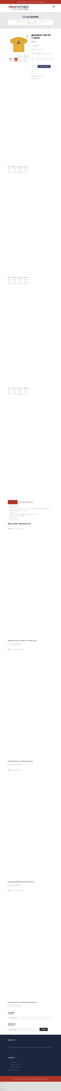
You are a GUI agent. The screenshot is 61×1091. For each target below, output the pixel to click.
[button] (27, 36)
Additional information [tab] (26, 502)
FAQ (1, 1084)
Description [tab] (12, 502)
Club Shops (35, 21)
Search (43, 1029)
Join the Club (3, 1082)
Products (29, 21)
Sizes (32, 58)
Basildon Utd (43, 21)
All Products (3, 1088)
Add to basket (44, 66)
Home (23, 21)
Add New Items (3, 1090)
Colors (33, 53)
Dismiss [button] (42, 2)
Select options (15, 644)
